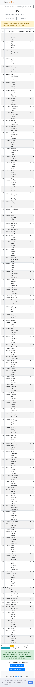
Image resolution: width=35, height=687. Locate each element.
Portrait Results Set (17, 665)
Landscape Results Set (17, 669)
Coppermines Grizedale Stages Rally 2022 (18, 7)
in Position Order (9, 18)
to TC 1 (23, 18)
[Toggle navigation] (31, 2)
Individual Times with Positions (13, 14)
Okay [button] (30, 682)
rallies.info (17, 676)
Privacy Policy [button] (7, 684)
